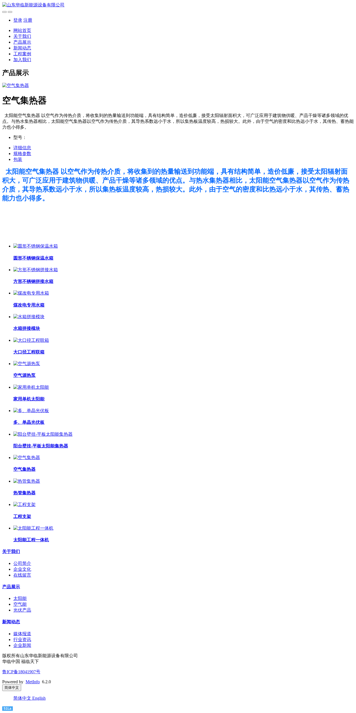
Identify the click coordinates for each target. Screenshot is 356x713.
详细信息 (22, 147)
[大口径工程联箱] (31, 340)
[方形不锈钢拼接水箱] (35, 269)
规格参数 (22, 153)
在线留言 (22, 575)
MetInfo (33, 681)
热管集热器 (24, 492)
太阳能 (20, 598)
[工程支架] (24, 504)
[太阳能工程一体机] (33, 528)
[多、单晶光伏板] (31, 410)
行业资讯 (22, 639)
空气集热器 (24, 469)
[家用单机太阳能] (31, 387)
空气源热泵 (24, 375)
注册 (27, 20)
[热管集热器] (26, 481)
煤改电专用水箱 (28, 305)
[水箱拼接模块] (28, 316)
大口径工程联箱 (28, 352)
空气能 (20, 604)
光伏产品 (22, 610)
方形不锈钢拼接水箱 (33, 281)
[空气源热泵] (26, 363)
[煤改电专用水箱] (31, 293)
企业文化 (22, 569)
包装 (17, 159)
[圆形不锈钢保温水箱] (35, 246)
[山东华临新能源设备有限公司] (178, 5)
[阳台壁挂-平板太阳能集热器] (43, 434)
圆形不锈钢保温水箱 (33, 258)
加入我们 (22, 59)
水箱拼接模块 (26, 328)
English (39, 698)
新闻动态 (22, 48)
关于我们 (22, 36)
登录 (17, 20)
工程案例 (22, 53)
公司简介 (22, 563)
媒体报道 (22, 633)
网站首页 (22, 30)
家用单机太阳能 (28, 399)
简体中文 (22, 698)
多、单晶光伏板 (28, 422)
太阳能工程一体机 (31, 539)
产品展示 (22, 42)
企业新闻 (22, 645)
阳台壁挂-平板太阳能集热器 (40, 445)
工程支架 (22, 516)
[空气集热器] (26, 457)
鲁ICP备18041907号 (21, 671)
